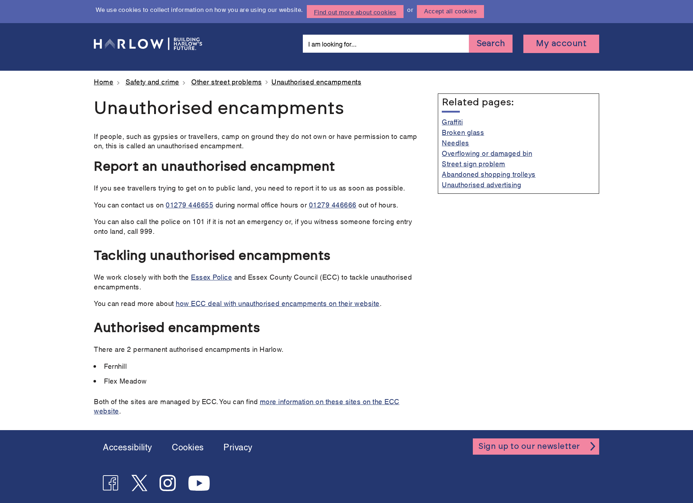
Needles (455, 142)
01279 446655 (189, 204)
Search (490, 43)
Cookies (188, 446)
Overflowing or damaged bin (487, 152)
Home (103, 81)
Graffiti (452, 121)
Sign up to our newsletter (529, 446)
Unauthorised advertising (481, 184)
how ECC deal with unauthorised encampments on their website (278, 303)
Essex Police (211, 276)
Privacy (238, 446)
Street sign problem (473, 163)
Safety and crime (152, 81)
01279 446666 (333, 204)
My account (561, 43)
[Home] (148, 44)
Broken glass (463, 131)
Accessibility (127, 446)
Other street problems (226, 81)
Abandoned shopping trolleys (489, 173)
